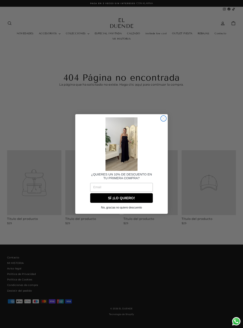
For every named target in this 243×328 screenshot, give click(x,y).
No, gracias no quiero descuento (121, 207)
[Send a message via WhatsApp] (236, 321)
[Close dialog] (163, 118)
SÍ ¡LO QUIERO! (121, 198)
